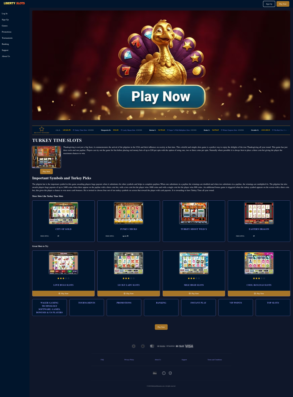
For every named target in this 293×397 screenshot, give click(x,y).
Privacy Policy (129, 359)
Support (5, 50)
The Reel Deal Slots (272, 130)
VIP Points (236, 302)
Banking (5, 44)
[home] (15, 6)
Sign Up (269, 4)
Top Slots (273, 302)
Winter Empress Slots (222, 130)
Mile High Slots (194, 284)
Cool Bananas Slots (259, 284)
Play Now (283, 4)
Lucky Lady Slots (129, 284)
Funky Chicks (128, 229)
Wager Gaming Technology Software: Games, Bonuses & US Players (49, 307)
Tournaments (7, 37)
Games (5, 25)
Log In (4, 13)
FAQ (102, 359)
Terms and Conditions (215, 359)
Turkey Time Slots (73, 130)
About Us (6, 56)
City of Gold (63, 229)
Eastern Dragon (259, 229)
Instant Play (198, 302)
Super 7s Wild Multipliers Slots (171, 130)
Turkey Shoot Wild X (194, 229)
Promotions (6, 31)
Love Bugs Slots (63, 284)
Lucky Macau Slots (120, 130)
